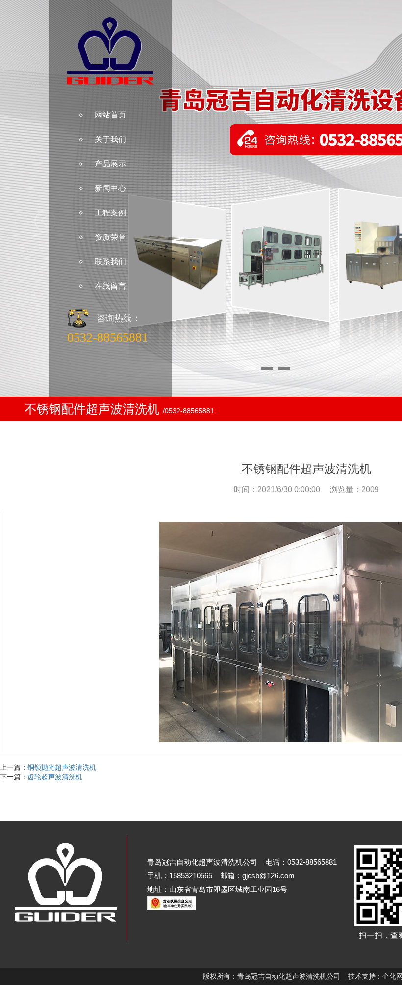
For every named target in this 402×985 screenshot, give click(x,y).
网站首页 (110, 115)
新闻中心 (110, 188)
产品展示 (110, 164)
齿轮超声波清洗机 (54, 777)
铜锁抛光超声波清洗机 (61, 767)
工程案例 (110, 213)
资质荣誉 (110, 237)
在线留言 (110, 286)
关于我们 (110, 139)
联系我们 (110, 262)
